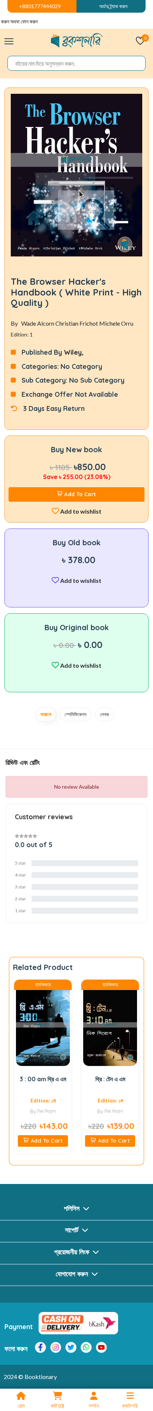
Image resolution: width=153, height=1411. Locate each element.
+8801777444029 (40, 6)
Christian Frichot (77, 323)
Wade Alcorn (38, 323)
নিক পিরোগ (63, 1111)
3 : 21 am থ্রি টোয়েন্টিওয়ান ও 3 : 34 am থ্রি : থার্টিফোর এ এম (60, 1086)
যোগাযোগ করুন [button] (73, 1274)
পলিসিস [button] (72, 1208)
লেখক (104, 714)
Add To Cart (80, 494)
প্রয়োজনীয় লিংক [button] (72, 1252)
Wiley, (74, 352)
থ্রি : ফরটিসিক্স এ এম (127, 1079)
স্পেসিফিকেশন (76, 714)
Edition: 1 (22, 334)
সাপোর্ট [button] (72, 1230)
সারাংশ (45, 714)
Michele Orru (116, 323)
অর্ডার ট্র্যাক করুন (113, 6)
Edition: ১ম (59, 1100)
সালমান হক (140, 1120)
